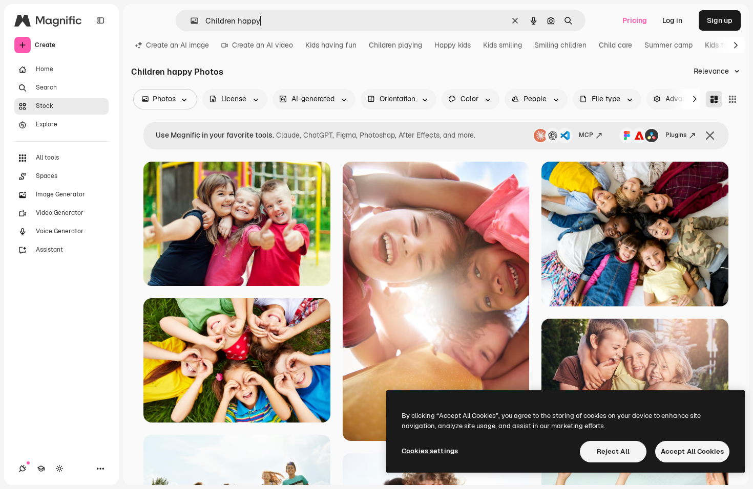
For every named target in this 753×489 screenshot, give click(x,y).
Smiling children (560, 45)
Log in (672, 20)
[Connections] (22, 468)
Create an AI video (262, 45)
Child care (615, 45)
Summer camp (668, 45)
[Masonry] (714, 99)
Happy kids (452, 45)
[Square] (732, 99)
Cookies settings (430, 451)
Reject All (613, 451)
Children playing (395, 45)
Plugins (675, 135)
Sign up (720, 20)
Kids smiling (502, 45)
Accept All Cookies (692, 451)
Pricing (634, 20)
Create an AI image (177, 45)
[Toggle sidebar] (100, 20)
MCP (586, 135)
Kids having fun (331, 45)
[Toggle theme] (59, 468)
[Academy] (41, 468)
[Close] (710, 135)
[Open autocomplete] (190, 21)
